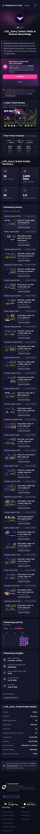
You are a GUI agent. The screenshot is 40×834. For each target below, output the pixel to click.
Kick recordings (7, 823)
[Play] (5, 125)
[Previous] (4, 147)
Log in (20, 82)
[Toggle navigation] (35, 5)
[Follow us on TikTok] (8, 797)
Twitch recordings (8, 815)
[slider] (16, 126)
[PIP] (31, 125)
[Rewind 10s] (8, 125)
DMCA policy (25, 819)
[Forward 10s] (11, 125)
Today (6, 628)
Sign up (21, 76)
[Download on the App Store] (30, 804)
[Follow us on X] (11, 797)
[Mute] (20, 125)
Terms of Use (25, 812)
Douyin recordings (8, 819)
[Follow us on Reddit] (18, 797)
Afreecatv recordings (9, 827)
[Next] (35, 147)
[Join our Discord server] (4, 797)
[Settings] (28, 125)
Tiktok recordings (8, 812)
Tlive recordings (7, 830)
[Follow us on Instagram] (15, 797)
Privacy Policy (25, 815)
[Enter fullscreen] (34, 125)
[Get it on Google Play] (11, 804)
